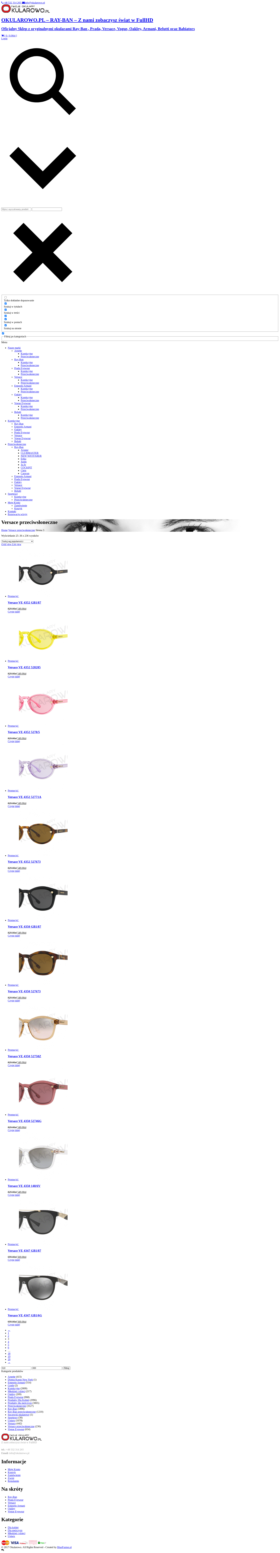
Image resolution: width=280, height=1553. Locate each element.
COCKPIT (26, 467)
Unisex (11, 1420)
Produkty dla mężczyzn (20, 1403)
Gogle (11, 1385)
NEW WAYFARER (31, 455)
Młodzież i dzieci (16, 1391)
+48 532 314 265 (12, 2)
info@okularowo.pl (35, 2)
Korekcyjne (27, 353)
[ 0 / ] (10, 35)
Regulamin (13, 1481)
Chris (23, 470)
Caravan (25, 473)
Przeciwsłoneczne (30, 356)
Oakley (18, 394)
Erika (23, 458)
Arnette (18, 350)
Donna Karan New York (20, 1379)
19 (9, 1356)
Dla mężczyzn (15, 1530)
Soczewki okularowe (18, 1414)
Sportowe (13, 493)
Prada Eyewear (22, 368)
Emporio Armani (22, 385)
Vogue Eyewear (22, 403)
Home (4, 530)
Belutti (17, 412)
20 (9, 1359)
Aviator (24, 450)
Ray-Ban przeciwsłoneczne (22, 1411)
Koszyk (18, 508)
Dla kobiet (13, 1527)
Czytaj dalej (14, 611)
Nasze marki (14, 347)
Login (4, 38)
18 (9, 1353)
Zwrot (11, 1478)
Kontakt (12, 511)
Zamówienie (20, 505)
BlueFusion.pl (64, 1547)
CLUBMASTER (30, 453)
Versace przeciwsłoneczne (21, 530)
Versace (18, 377)
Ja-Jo (23, 464)
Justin (24, 461)
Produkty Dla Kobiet (18, 1400)
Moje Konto (14, 502)
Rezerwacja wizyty (17, 514)
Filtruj (66, 1368)
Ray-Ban (18, 359)
